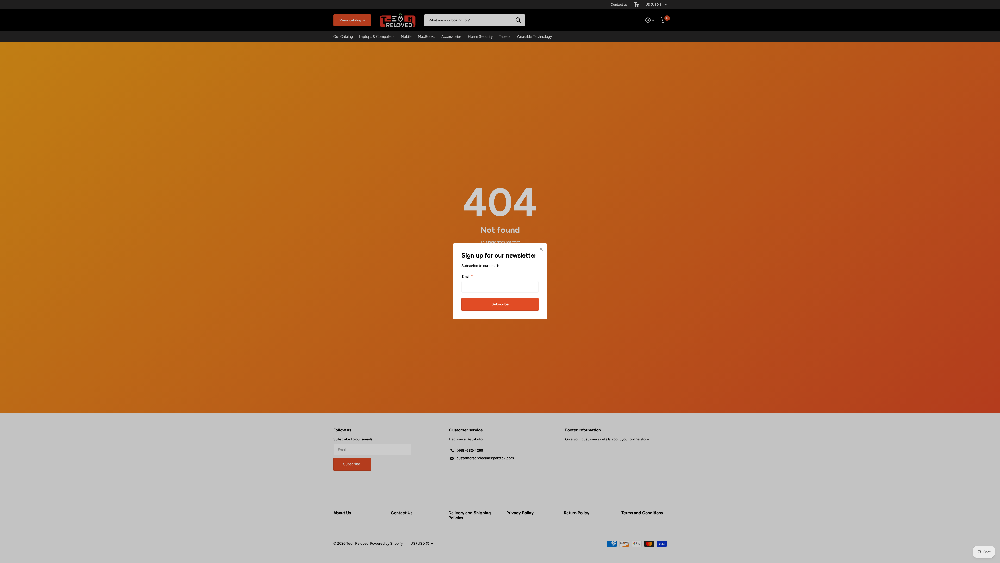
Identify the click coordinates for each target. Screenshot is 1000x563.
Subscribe (500, 304)
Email (467, 276)
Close (541, 249)
